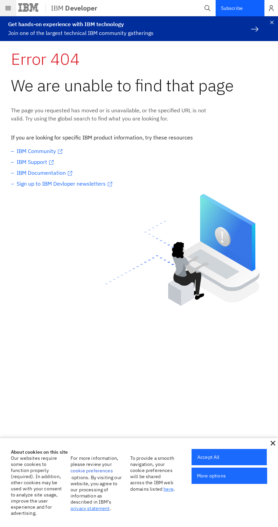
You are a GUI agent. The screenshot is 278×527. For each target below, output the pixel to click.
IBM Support (32, 161)
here (168, 489)
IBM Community (36, 151)
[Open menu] (8, 8)
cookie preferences (92, 471)
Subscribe (232, 8)
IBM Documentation (41, 172)
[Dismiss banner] (272, 22)
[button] (207, 8)
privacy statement (90, 508)
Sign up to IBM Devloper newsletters (61, 183)
